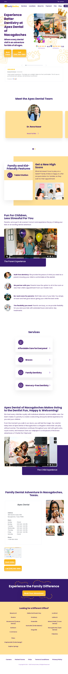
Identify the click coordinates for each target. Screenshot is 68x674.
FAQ (55, 6)
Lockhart (55, 613)
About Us (41, 6)
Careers (9, 659)
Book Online (7, 53)
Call (19, 53)
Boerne (13, 617)
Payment (49, 6)
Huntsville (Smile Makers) (34, 626)
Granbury (34, 617)
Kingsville (34, 630)
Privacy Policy (57, 659)
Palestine (55, 634)
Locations (32, 6)
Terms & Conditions (42, 659)
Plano (13, 638)
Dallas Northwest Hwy (34, 613)
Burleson (13, 628)
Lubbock (55, 617)
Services (24, 6)
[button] (22, 65)
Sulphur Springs (13, 646)
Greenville (34, 621)
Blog (60, 6)
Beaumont (13, 613)
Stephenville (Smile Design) (13, 642)
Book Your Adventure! (34, 593)
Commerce (13, 632)
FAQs (30, 659)
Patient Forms (20, 659)
